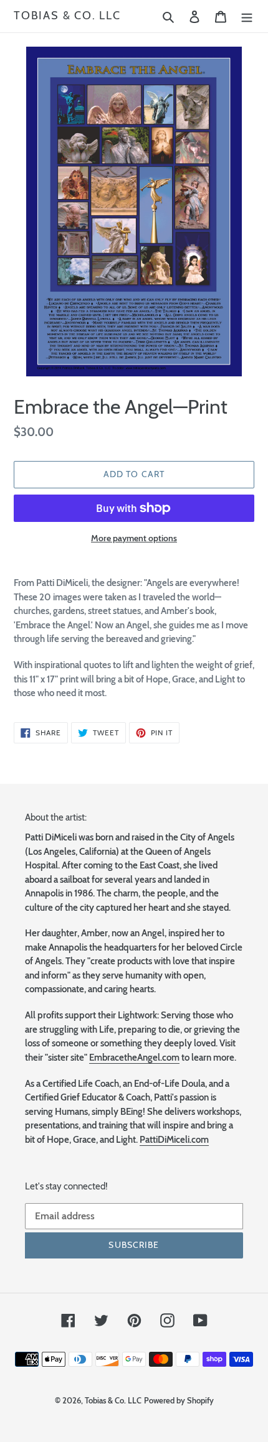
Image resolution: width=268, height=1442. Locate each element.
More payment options (134, 538)
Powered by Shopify (179, 1400)
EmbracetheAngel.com (134, 1057)
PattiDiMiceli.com (174, 1139)
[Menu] (247, 16)
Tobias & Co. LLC (67, 15)
